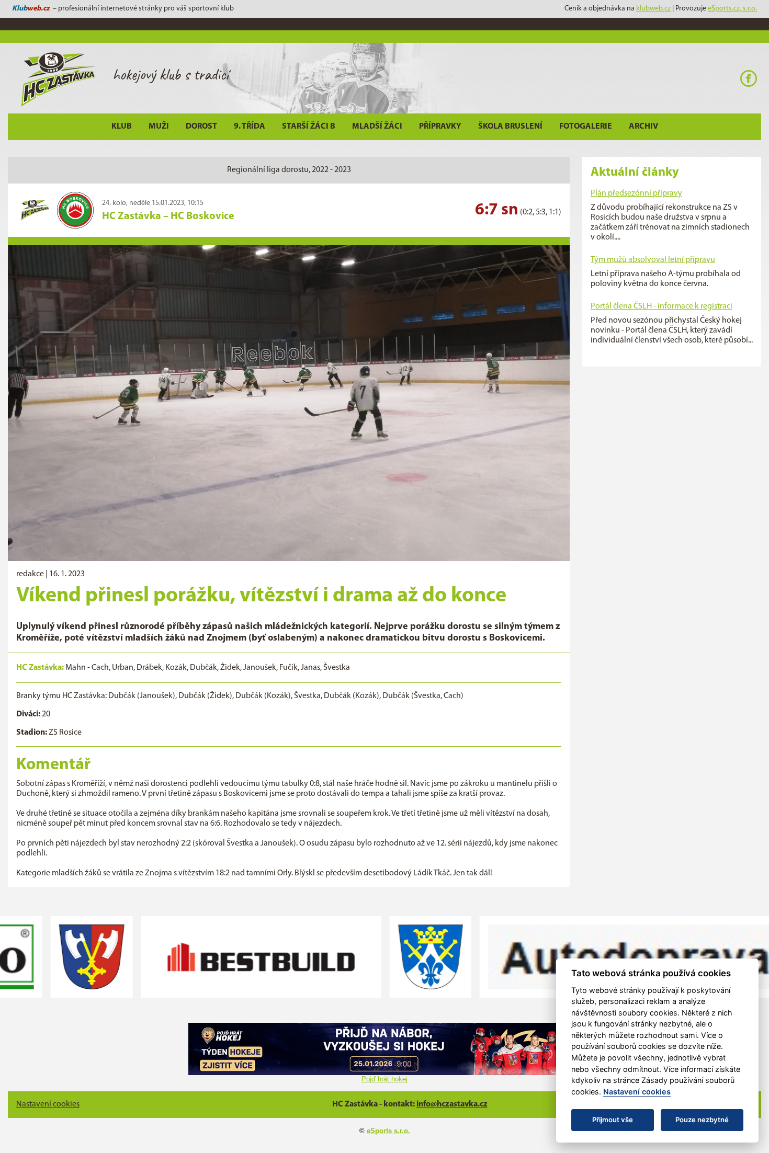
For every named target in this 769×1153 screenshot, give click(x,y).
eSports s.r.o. (388, 1131)
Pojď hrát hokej (384, 1079)
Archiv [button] (643, 126)
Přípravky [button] (440, 126)
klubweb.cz (653, 9)
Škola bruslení (510, 126)
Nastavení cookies (48, 1104)
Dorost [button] (201, 126)
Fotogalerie (585, 126)
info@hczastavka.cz (452, 1104)
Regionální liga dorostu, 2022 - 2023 (289, 170)
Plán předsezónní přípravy (636, 193)
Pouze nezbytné (702, 1119)
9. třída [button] (249, 126)
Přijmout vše (612, 1119)
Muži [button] (159, 126)
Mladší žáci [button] (377, 126)
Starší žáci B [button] (308, 126)
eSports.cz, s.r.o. (732, 9)
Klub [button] (121, 126)
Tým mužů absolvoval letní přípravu (653, 260)
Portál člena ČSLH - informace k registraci (661, 306)
